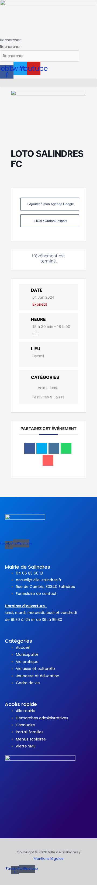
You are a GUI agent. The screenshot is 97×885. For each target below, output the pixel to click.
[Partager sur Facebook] (29, 448)
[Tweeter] (41, 448)
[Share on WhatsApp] (66, 448)
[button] (48, 83)
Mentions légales (49, 858)
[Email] (48, 460)
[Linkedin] (53, 448)
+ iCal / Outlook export (50, 221)
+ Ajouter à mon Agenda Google (50, 204)
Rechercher (10, 40)
